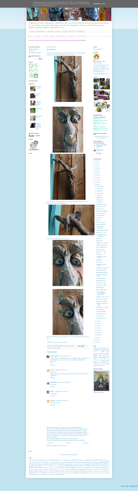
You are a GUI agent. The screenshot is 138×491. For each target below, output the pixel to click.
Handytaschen (78, 464)
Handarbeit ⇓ (50, 31)
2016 (96, 182)
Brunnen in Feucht (100, 280)
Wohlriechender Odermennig (99, 227)
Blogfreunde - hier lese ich (49, 36)
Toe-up (75, 471)
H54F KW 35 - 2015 (101, 206)
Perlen (57, 467)
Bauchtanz (105, 460)
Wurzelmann (99, 197)
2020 (96, 172)
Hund (93, 464)
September (99, 193)
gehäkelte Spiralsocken (101, 245)
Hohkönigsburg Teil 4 (101, 313)
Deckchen (63, 462)
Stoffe (101, 469)
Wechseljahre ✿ (80, 31)
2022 (96, 168)
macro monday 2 (58, 342)
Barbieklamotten (89, 460)
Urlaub (31, 473)
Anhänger (60, 460)
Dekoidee (95, 354)
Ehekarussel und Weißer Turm (101, 275)
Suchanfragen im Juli (101, 318)
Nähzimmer (104, 466)
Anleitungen (104, 348)
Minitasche (81, 466)
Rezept (95, 359)
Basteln (104, 350)
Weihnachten (84, 472)
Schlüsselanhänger (44, 469)
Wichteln (96, 472)
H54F (53, 464)
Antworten (52, 365)
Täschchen (104, 471)
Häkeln (95, 355)
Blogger (75, 454)
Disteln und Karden (100, 224)
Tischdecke (69, 471)
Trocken (98, 220)
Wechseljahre (96, 364)
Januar (98, 335)
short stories (100, 365)
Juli (97, 321)
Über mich (65, 31)
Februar (98, 332)
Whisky (91, 472)
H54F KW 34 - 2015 (101, 232)
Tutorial (98, 471)
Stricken (103, 361)
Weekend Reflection (101, 278)
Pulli (63, 467)
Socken (73, 469)
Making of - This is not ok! (102, 296)
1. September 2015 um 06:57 (63, 382)
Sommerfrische (39, 109)
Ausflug (95, 350)
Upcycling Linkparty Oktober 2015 (38, 103)
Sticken (96, 469)
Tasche (56, 471)
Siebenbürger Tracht (39, 116)
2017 (96, 179)
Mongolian (99, 153)
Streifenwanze (99, 200)
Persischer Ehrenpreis (101, 311)
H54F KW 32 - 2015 (101, 282)
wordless (65, 342)
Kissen (107, 464)
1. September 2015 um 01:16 (60, 370)
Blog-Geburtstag (32, 462)
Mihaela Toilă (99, 150)
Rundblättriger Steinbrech (102, 272)
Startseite (32, 31)
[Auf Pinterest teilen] (83, 346)
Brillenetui (39, 462)
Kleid (32, 466)
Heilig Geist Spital (100, 249)
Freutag (31, 464)
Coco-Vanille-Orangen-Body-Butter (101, 235)
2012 (96, 342)
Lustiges (61, 466)
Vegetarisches (103, 362)
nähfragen (44, 474)
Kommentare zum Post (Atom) (59, 445)
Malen (75, 466)
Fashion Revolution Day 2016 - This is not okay (38, 126)
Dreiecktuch (87, 462)
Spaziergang (82, 469)
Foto (51, 348)
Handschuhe (61, 464)
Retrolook (81, 467)
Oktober (99, 191)
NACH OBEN (129, 486)
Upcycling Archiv (71, 36)
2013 (96, 340)
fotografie (55, 348)
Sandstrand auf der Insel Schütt (101, 304)
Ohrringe (40, 467)
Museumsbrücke (100, 287)
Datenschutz (38, 36)
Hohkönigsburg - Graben (102, 307)
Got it (104, 3)
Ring (92, 467)
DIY (103, 351)
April (98, 328)
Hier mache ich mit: (81, 36)
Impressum (30, 36)
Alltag (95, 348)
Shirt (68, 469)
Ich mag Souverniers (101, 213)
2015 (96, 184)
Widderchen (99, 262)
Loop (56, 466)
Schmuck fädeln (96, 360)
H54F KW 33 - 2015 (101, 252)
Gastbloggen (39, 464)
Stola (106, 469)
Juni (98, 323)
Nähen (103, 357)
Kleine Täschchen (100, 309)
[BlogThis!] (79, 346)
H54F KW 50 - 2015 (38, 87)
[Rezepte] (101, 111)
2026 (96, 161)
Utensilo (38, 472)
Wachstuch (68, 472)
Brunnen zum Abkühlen (101, 301)
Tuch (89, 471)
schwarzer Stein (38, 94)
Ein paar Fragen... (100, 316)
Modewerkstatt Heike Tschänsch (101, 145)
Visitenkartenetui (60, 472)
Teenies (95, 362)
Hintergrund (86, 464)
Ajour (47, 460)
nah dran (38, 474)
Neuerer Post (50, 443)
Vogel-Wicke (99, 202)
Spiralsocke (89, 469)
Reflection (74, 467)
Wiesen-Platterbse (100, 215)
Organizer (46, 467)
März (98, 330)
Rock (97, 467)
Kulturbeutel (39, 466)
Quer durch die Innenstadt (102, 230)
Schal (37, 469)
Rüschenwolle (31, 469)
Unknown (52, 400)
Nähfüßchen (97, 466)
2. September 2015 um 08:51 (62, 400)
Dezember (99, 186)
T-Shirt (45, 471)
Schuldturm (99, 254)
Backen (81, 460)
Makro (58, 348)
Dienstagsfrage (78, 462)
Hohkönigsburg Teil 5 (101, 270)
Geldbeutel (46, 464)
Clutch (45, 462)
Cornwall (95, 351)
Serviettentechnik (62, 469)
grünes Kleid (99, 217)
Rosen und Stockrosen (101, 289)
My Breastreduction (61, 36)
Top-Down (83, 471)
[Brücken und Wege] (101, 100)
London (104, 355)
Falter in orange (99, 208)
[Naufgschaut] (101, 89)
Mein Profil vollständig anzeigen (100, 73)
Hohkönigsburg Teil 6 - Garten (101, 265)
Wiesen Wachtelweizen (101, 247)
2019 (96, 175)
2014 (96, 337)
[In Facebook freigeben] (82, 346)
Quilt (68, 467)
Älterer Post (86, 443)
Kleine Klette (99, 240)
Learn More (96, 3)
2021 (96, 170)
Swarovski (39, 471)
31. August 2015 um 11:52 (64, 356)
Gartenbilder (99, 260)
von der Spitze (59, 474)
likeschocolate (53, 382)
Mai (98, 325)
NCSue (52, 370)
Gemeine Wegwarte (100, 222)
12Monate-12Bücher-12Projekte (36, 460)
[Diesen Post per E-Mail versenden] (78, 346)
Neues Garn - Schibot (101, 285)
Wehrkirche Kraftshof (101, 204)
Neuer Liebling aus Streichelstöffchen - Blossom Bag (101, 293)
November (99, 188)
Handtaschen (70, 464)
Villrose (52, 391)
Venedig (53, 472)
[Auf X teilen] (81, 346)
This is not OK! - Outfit (101, 299)
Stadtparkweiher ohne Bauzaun (101, 256)
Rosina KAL (104, 359)
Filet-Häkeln (95, 462)
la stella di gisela (54, 356)
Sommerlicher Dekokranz (102, 268)
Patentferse (52, 467)
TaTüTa (50, 471)
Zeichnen (102, 472)
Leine (46, 466)
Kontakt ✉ (72, 31)
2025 (96, 163)
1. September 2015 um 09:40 (60, 391)
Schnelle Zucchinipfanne (102, 211)
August (98, 195)
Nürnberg (31, 467)
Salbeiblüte (98, 238)
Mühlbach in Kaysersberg (102, 243)
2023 (96, 166)
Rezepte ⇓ (58, 31)
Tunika (94, 471)
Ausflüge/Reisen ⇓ (41, 31)
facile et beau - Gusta (100, 61)
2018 (96, 177)
